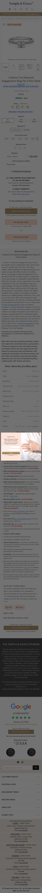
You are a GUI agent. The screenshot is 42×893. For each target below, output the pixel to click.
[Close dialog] (40, 433)
